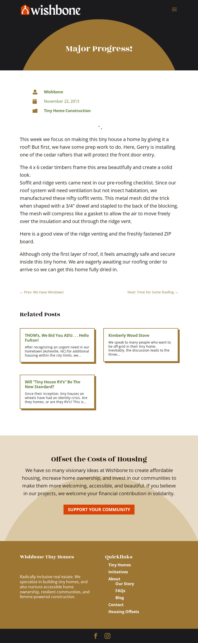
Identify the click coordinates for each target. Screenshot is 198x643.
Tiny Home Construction (67, 110)
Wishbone (53, 92)
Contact (116, 604)
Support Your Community (99, 509)
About (114, 579)
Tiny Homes (119, 565)
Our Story (124, 583)
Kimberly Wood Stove (128, 335)
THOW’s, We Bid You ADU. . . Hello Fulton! (57, 338)
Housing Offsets (123, 611)
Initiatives (118, 572)
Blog (119, 597)
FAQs (120, 590)
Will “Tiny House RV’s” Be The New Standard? (52, 384)
